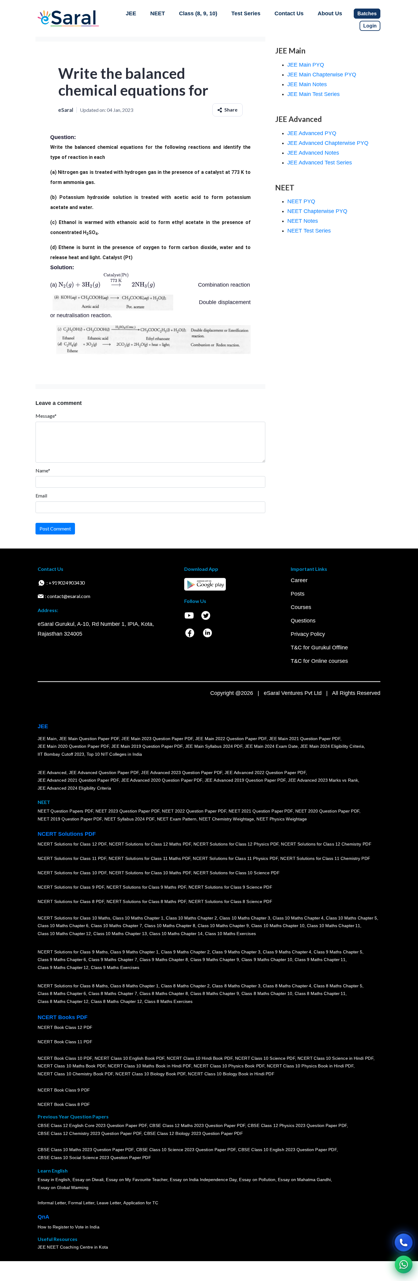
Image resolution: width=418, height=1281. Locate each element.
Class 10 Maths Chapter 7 (116, 925)
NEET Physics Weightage (281, 819)
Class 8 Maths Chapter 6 (62, 993)
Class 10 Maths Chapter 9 (223, 925)
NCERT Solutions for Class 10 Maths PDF (150, 873)
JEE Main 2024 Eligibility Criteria (332, 746)
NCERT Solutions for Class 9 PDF (71, 887)
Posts (297, 594)
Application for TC (140, 1203)
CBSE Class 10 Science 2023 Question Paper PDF (186, 1149)
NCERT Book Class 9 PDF (64, 1090)
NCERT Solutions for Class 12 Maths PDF (150, 844)
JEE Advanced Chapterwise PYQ (327, 143)
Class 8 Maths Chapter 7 (112, 993)
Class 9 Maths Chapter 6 (62, 959)
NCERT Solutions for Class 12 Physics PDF (235, 844)
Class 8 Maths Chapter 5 (338, 985)
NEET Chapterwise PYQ (317, 211)
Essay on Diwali (88, 1179)
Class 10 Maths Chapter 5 (351, 918)
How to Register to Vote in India (68, 1227)
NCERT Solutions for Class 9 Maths (73, 951)
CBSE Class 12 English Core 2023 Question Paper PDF (92, 1125)
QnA (43, 1217)
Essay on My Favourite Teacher (136, 1179)
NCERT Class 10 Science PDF (265, 1058)
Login (370, 25)
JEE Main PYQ (305, 65)
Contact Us (289, 13)
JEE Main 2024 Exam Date (271, 746)
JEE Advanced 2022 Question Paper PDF (265, 772)
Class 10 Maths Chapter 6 (63, 925)
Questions (303, 621)
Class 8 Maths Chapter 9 (214, 993)
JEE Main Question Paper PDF (89, 738)
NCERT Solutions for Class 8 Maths (73, 985)
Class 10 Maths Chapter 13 (120, 933)
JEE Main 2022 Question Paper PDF (231, 738)
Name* (42, 470)
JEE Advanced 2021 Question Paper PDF (78, 780)
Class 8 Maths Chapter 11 (320, 993)
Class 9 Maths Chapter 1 (134, 951)
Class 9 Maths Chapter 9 (214, 959)
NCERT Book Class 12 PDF (65, 1027)
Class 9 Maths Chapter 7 (112, 959)
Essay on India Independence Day (203, 1179)
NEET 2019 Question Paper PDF (70, 819)
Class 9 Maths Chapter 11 (320, 959)
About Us (330, 13)
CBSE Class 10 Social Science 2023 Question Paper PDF (94, 1157)
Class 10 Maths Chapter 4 (298, 918)
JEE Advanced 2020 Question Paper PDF (161, 780)
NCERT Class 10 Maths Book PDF (71, 1066)
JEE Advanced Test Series (319, 163)
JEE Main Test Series (313, 94)
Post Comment (55, 528)
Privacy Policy (308, 634)
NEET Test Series (309, 231)
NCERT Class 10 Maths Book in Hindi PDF (149, 1066)
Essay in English (54, 1179)
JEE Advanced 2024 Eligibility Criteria (74, 788)
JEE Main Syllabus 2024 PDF (213, 746)
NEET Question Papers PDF (65, 811)
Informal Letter (52, 1203)
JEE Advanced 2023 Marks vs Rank (323, 780)
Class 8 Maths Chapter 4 (287, 985)
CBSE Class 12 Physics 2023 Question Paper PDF (297, 1125)
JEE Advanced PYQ (311, 133)
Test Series (245, 13)
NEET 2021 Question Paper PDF (261, 811)
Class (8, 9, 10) (198, 13)
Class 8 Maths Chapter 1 (134, 985)
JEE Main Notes (307, 84)
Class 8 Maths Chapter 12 (63, 1001)
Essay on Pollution (257, 1179)
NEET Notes (302, 221)
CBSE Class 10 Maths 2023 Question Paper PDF (86, 1149)
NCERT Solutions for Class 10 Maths (74, 918)
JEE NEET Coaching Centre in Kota (73, 1247)
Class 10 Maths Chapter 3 (244, 918)
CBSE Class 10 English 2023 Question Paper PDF (287, 1149)
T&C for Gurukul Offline (319, 647)
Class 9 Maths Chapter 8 (164, 959)
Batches (367, 13)
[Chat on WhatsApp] (403, 1264)
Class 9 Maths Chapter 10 (266, 959)
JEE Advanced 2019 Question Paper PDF (245, 780)
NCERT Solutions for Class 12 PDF (72, 844)
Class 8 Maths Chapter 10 (266, 993)
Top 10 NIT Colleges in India (114, 754)
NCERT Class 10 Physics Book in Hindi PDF (310, 1066)
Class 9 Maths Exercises (115, 967)
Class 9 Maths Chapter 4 (287, 951)
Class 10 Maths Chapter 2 (191, 918)
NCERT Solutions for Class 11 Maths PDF (149, 858)
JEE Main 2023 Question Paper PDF (157, 738)
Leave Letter (109, 1203)
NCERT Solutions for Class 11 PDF (72, 858)
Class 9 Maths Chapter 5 (338, 951)
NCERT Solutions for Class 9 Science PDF (230, 887)
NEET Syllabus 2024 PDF (129, 819)
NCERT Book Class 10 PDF (65, 1058)
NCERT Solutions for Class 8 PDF (71, 901)
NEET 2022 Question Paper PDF (194, 811)
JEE (131, 13)
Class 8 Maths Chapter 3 (236, 985)
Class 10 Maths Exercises (230, 933)
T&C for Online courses (319, 661)
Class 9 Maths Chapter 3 (236, 951)
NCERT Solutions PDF (67, 834)
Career (299, 580)
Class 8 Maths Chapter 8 (164, 993)
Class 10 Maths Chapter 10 (277, 925)
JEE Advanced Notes (313, 153)
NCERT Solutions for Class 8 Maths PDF (146, 901)
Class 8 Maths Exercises (168, 1001)
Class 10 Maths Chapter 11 (333, 925)
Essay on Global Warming (63, 1187)
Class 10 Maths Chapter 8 (169, 925)
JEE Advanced (52, 772)
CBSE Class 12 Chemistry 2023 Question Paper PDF (89, 1133)
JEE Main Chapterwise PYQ (321, 75)
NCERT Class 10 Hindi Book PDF (199, 1058)
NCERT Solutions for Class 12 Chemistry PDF (326, 844)
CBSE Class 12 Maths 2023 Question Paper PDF (197, 1125)
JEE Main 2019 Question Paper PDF (147, 746)
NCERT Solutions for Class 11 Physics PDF (235, 858)
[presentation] (106, 285)
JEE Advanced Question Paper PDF (104, 772)
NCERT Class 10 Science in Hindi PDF (335, 1058)
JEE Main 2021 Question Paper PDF (304, 738)
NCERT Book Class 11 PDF (65, 1042)
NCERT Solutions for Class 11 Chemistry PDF (325, 858)
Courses (301, 607)
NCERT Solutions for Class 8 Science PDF (230, 901)
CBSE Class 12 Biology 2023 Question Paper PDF (193, 1133)
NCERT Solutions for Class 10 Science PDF (236, 873)
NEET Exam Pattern (177, 819)
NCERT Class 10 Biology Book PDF (150, 1073)
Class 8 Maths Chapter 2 (185, 985)
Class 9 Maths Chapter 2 (185, 951)
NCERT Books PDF (63, 1017)
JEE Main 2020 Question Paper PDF (73, 746)
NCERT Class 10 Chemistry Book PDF (75, 1073)
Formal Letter (81, 1203)
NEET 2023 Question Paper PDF (127, 811)
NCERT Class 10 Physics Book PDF (229, 1066)
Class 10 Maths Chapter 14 (176, 933)
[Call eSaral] (403, 1242)
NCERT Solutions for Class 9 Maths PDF (146, 887)
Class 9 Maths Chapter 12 (63, 967)
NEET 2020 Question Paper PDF (327, 811)
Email (41, 495)
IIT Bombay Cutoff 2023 (61, 754)
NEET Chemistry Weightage (226, 819)
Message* (46, 416)
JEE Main (47, 738)
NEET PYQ (301, 201)
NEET (157, 13)
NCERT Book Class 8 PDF (64, 1104)
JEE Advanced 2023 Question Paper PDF (181, 772)
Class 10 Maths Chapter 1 (138, 918)
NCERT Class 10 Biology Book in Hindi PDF (231, 1073)
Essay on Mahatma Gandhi (304, 1179)
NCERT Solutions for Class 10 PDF (72, 873)
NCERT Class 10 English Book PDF (130, 1058)
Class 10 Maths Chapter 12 (64, 933)
